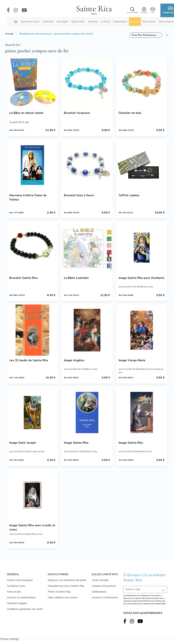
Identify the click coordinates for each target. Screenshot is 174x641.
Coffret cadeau (129, 195)
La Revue (105, 21)
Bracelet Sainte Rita (23, 278)
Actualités (93, 21)
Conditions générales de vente (25, 609)
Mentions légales (17, 603)
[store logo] (94, 10)
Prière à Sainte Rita (59, 592)
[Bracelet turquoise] (86, 82)
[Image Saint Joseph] (32, 412)
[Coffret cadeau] (141, 165)
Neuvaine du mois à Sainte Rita (66, 586)
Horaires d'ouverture (104, 586)
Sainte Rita (48, 21)
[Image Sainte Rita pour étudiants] (141, 247)
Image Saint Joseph (22, 443)
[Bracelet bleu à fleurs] (86, 165)
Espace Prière (78, 21)
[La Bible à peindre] (86, 247)
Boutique (135, 21)
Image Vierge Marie (132, 360)
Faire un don (14, 592)
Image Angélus (74, 360)
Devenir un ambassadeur (21, 597)
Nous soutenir (149, 21)
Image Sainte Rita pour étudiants (141, 278)
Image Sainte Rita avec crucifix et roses (32, 527)
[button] (146, 35)
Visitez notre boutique (20, 580)
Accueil (9, 33)
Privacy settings (9, 639)
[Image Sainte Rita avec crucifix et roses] (32, 495)
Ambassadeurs (120, 21)
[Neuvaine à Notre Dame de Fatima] (32, 165)
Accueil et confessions (105, 597)
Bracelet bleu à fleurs (79, 195)
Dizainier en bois (130, 113)
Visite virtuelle (100, 580)
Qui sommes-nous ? (30, 21)
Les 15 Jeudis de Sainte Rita (28, 360)
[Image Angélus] (86, 330)
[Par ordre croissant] (167, 35)
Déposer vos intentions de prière (67, 580)
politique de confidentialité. (155, 603)
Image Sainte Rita (76, 443)
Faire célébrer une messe (62, 597)
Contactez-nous (16, 586)
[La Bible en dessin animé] (32, 82)
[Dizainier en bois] (141, 82)
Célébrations (99, 592)
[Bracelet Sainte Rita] (32, 247)
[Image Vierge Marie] (141, 330)
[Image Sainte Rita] (86, 412)
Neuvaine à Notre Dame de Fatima (28, 197)
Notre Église (62, 21)
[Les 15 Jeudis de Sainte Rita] (32, 330)
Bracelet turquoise (77, 113)
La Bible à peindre (76, 278)
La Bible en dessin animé (26, 113)
